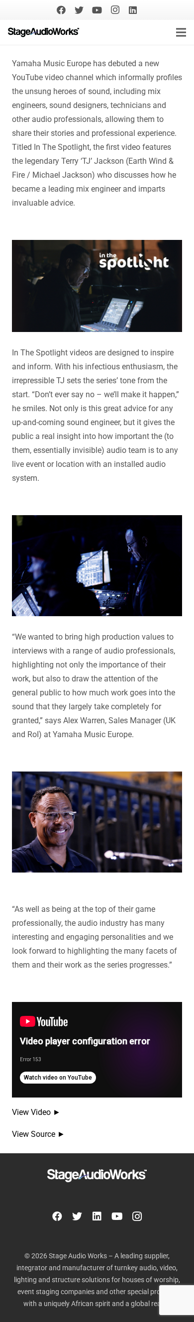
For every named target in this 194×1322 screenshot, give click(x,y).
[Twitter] (79, 10)
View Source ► (38, 1134)
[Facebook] (61, 10)
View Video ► (36, 1112)
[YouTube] (97, 10)
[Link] (43, 32)
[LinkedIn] (133, 10)
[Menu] (181, 32)
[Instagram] (115, 10)
